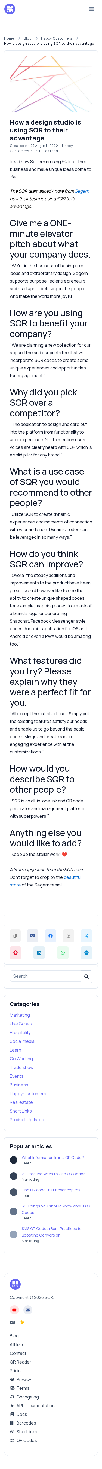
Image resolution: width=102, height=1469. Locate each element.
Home (9, 38)
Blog (28, 38)
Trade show (21, 1067)
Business (19, 1085)
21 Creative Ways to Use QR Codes (53, 1173)
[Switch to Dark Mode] (22, 1322)
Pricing (16, 1371)
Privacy (23, 1379)
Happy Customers (56, 38)
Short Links (21, 1111)
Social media (22, 1041)
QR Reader (20, 1362)
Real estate (21, 1102)
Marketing (20, 1015)
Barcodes (26, 1423)
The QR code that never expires (51, 1189)
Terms (23, 1388)
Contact (18, 1353)
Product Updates (27, 1120)
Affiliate (17, 1344)
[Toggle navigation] (91, 9)
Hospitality (20, 1032)
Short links (26, 1432)
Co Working (21, 1059)
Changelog (27, 1397)
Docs (21, 1414)
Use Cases (21, 1024)
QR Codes (26, 1440)
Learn (15, 1050)
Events (17, 1076)
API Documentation (35, 1406)
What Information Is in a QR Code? (53, 1157)
